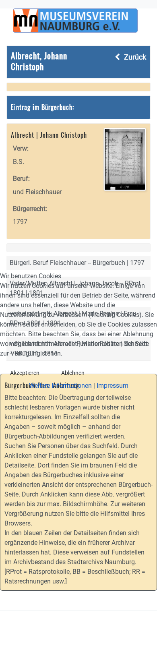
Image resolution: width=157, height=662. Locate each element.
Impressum (112, 385)
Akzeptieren (24, 373)
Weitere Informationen (60, 385)
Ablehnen (73, 373)
